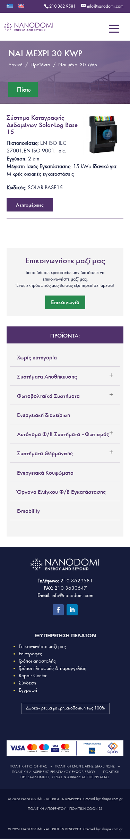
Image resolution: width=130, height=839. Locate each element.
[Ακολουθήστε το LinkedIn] (72, 609)
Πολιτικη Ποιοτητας (28, 766)
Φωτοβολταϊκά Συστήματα (48, 395)
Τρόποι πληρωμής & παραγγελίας (52, 668)
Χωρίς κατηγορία (37, 357)
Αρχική (15, 65)
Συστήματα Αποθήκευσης (47, 376)
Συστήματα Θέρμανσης (45, 453)
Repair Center (32, 676)
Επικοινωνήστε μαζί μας (42, 646)
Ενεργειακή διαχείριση (43, 415)
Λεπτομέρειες (30, 205)
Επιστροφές (30, 654)
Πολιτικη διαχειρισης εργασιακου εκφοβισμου (53, 772)
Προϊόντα (40, 65)
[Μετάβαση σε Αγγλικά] (21, 8)
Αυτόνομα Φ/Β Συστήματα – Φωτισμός (63, 434)
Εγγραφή (28, 690)
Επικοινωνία (65, 302)
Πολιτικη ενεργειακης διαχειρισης (85, 766)
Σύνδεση (27, 683)
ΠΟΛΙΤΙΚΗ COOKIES (85, 808)
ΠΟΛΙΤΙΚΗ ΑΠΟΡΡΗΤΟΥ (47, 808)
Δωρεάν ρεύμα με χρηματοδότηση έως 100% (65, 708)
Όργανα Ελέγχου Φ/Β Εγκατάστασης (61, 491)
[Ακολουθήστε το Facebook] (58, 609)
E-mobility (28, 510)
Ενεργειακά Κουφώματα (45, 472)
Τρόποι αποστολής (37, 661)
